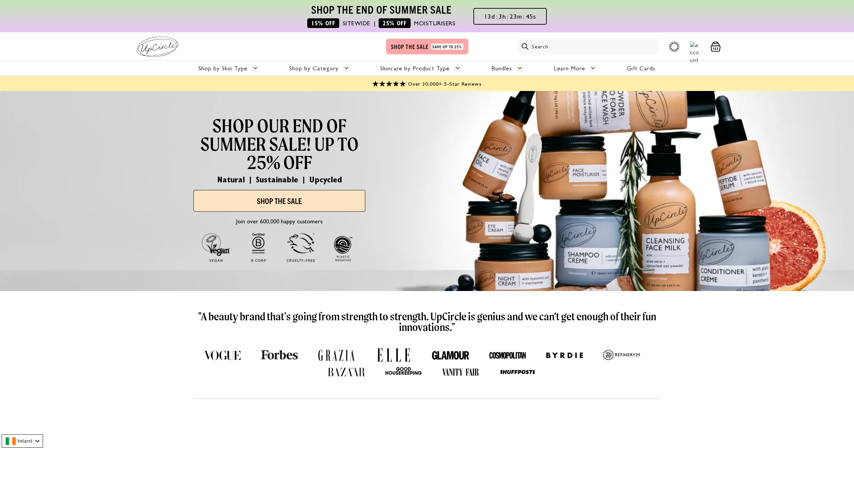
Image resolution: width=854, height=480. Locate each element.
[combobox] (22, 441)
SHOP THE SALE (279, 201)
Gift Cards (641, 68)
